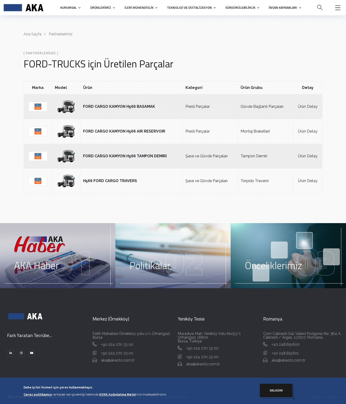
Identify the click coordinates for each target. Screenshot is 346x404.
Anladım (276, 390)
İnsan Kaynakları (283, 7)
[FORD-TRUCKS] (37, 106)
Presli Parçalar (197, 106)
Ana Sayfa (32, 34)
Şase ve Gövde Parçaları (206, 156)
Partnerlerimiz (60, 34)
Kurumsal (68, 7)
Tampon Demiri (254, 156)
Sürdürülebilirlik (240, 7)
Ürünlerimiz (100, 7)
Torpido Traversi (255, 181)
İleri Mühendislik (139, 7)
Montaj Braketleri (255, 131)
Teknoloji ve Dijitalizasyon (189, 7)
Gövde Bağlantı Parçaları (262, 106)
